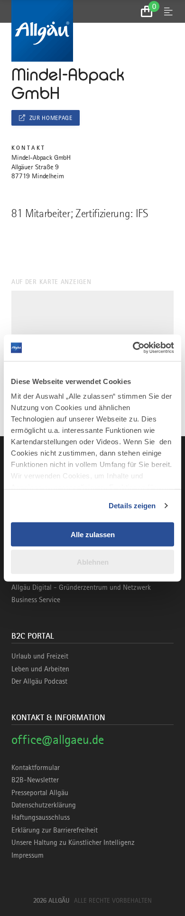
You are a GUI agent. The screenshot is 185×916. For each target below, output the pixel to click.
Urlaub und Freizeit (39, 656)
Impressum (27, 855)
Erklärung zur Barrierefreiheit (54, 830)
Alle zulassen (93, 534)
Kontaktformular (35, 767)
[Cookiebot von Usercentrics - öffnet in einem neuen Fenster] (133, 348)
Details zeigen (132, 506)
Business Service (35, 599)
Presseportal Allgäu (39, 792)
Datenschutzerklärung (43, 805)
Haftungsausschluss (40, 817)
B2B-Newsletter (35, 780)
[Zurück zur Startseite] (92, 31)
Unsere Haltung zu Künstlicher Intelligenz (73, 842)
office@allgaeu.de (57, 739)
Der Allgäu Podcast (39, 681)
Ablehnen (93, 562)
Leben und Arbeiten (40, 669)
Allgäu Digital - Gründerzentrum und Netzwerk (81, 587)
